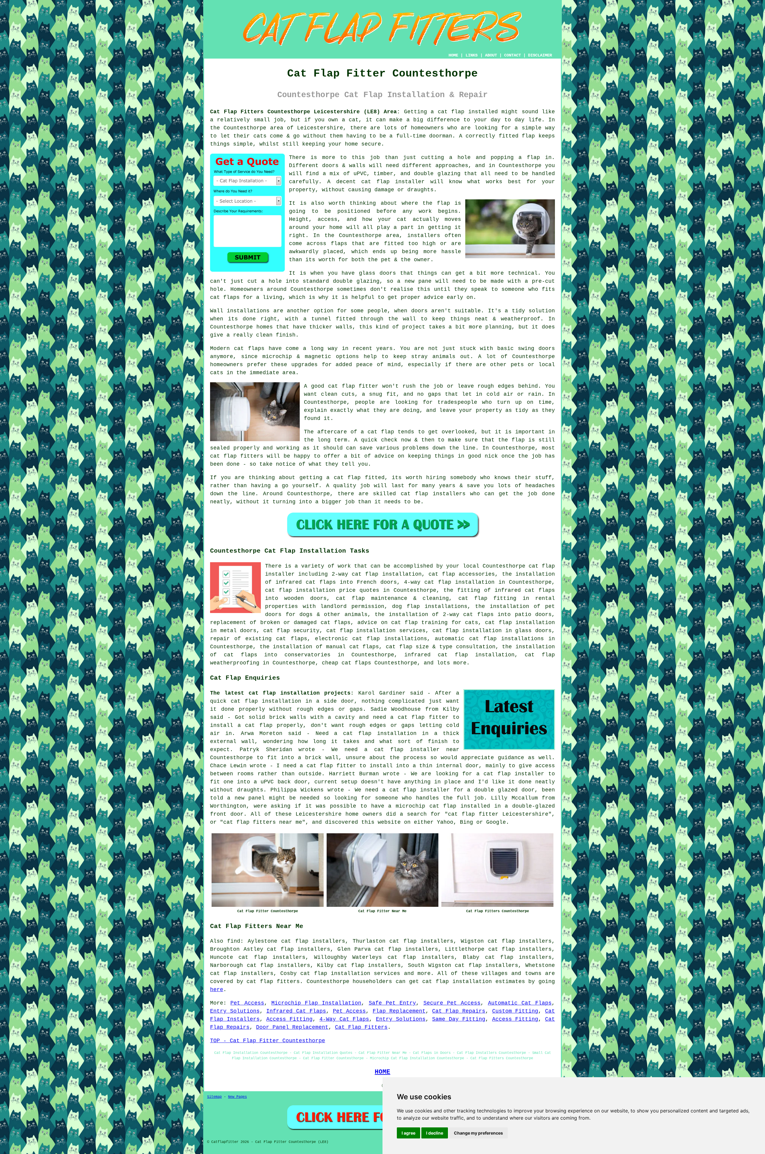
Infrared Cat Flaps (296, 1011)
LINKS (472, 55)
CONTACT (512, 55)
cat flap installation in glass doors (492, 631)
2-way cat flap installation (377, 574)
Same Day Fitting (458, 1019)
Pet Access (247, 1003)
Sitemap (214, 1097)
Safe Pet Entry (392, 1003)
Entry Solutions (235, 1011)
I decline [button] (434, 1132)
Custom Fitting (515, 1011)
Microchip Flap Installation (316, 1003)
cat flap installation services (350, 973)
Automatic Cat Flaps (520, 1003)
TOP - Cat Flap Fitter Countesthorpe (267, 1041)
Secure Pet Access (452, 1003)
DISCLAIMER (540, 55)
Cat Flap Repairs (458, 1011)
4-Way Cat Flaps (344, 1019)
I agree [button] (408, 1132)
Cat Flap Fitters (361, 1027)
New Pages (237, 1097)
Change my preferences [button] (478, 1132)
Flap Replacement (399, 1011)
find (233, 941)
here (216, 990)
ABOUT (491, 55)
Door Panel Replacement (292, 1027)
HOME (453, 55)
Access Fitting (289, 1019)
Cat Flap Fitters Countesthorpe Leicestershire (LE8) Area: (305, 112)
